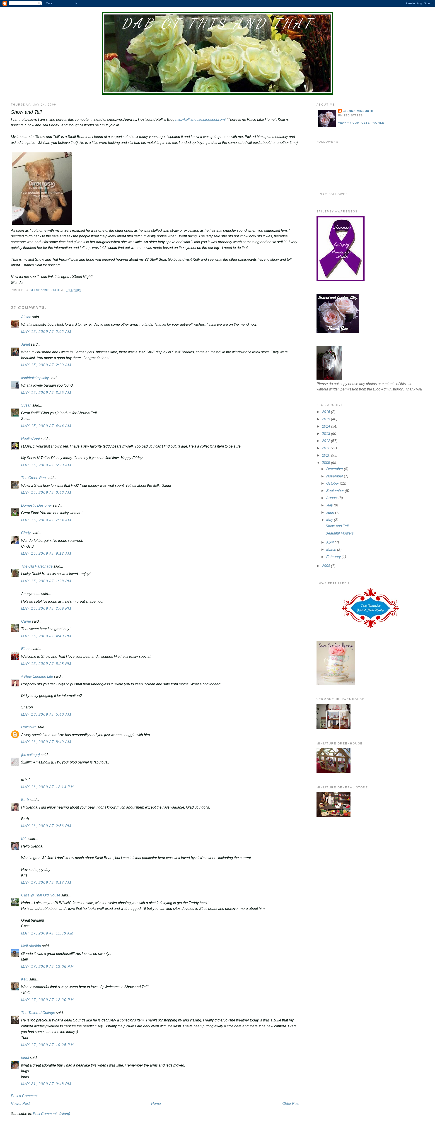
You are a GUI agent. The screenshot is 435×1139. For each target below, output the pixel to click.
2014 (326, 426)
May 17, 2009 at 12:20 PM (47, 1000)
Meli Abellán (31, 946)
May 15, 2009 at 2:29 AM (46, 365)
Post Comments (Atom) (51, 1114)
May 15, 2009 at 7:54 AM (46, 520)
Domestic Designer (36, 505)
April (330, 542)
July (330, 505)
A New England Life (37, 676)
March (331, 549)
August (332, 498)
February (334, 557)
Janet (25, 344)
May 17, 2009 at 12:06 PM (47, 966)
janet (25, 1058)
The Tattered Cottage (38, 1013)
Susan (26, 405)
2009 (326, 463)
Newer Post (20, 1103)
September (335, 491)
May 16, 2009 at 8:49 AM (46, 742)
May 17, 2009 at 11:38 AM (47, 933)
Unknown (28, 727)
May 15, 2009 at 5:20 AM (46, 465)
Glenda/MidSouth (358, 111)
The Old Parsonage (37, 566)
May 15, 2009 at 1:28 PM (46, 581)
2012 (326, 441)
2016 (326, 412)
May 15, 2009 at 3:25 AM (46, 393)
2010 (326, 455)
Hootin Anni (30, 439)
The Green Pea (33, 478)
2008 (326, 566)
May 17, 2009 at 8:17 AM (46, 882)
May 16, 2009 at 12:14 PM (47, 787)
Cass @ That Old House (40, 895)
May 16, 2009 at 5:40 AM (46, 714)
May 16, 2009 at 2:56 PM (46, 826)
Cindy (26, 533)
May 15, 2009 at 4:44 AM (46, 426)
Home (156, 1103)
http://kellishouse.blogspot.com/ (200, 119)
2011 (326, 448)
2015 (326, 419)
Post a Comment (24, 1096)
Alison (26, 317)
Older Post (290, 1103)
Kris (24, 839)
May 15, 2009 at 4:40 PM (46, 636)
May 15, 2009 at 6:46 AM (46, 492)
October (333, 483)
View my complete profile (361, 122)
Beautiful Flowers (340, 533)
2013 (326, 434)
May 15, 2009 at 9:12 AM (46, 553)
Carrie (26, 621)
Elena (26, 649)
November (335, 476)
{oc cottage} (30, 755)
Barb (25, 800)
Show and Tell (337, 526)
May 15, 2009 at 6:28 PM (46, 664)
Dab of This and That (217, 23)
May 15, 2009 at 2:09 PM (46, 608)
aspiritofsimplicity (35, 378)
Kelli (24, 979)
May (330, 520)
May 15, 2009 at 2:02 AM (46, 332)
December (335, 469)
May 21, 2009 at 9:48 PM (46, 1084)
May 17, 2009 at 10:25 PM (47, 1045)
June (330, 512)
